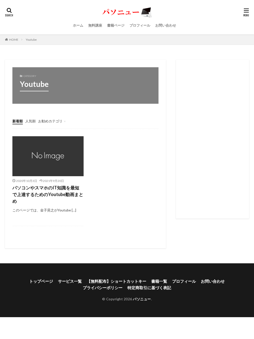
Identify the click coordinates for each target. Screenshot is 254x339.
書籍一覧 (159, 281)
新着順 (17, 121)
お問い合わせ (165, 25)
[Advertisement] (212, 139)
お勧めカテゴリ (50, 121)
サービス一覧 (70, 281)
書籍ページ (116, 25)
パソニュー (142, 299)
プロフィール (139, 25)
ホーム (78, 25)
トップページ (41, 281)
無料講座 (95, 25)
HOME (13, 39)
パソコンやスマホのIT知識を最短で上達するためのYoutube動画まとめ (47, 194)
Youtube (31, 39)
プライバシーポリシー (103, 287)
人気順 (30, 121)
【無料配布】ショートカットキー (116, 281)
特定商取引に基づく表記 (149, 287)
